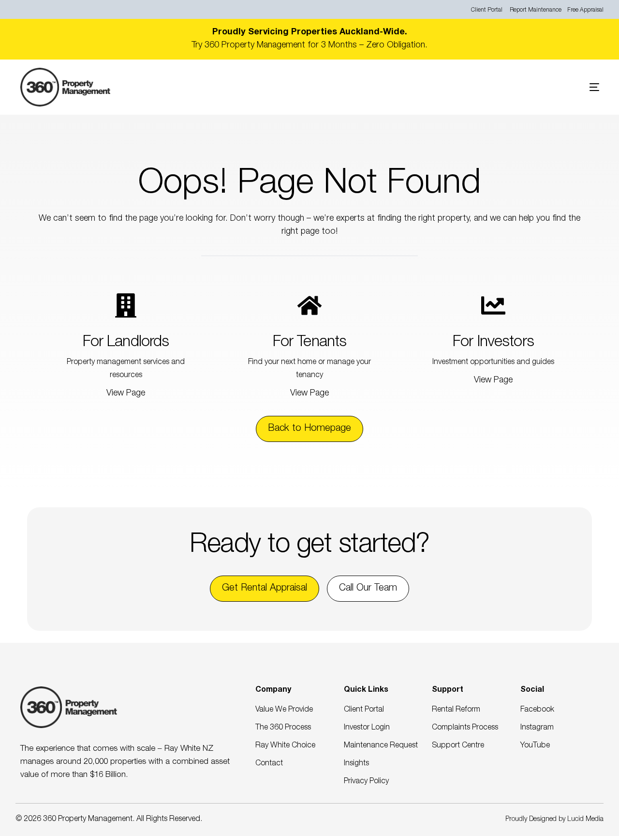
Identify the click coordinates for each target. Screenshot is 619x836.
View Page (125, 393)
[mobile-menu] (579, 87)
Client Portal (486, 10)
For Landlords (126, 342)
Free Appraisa (584, 10)
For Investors (493, 342)
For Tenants (310, 342)
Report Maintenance (535, 10)
